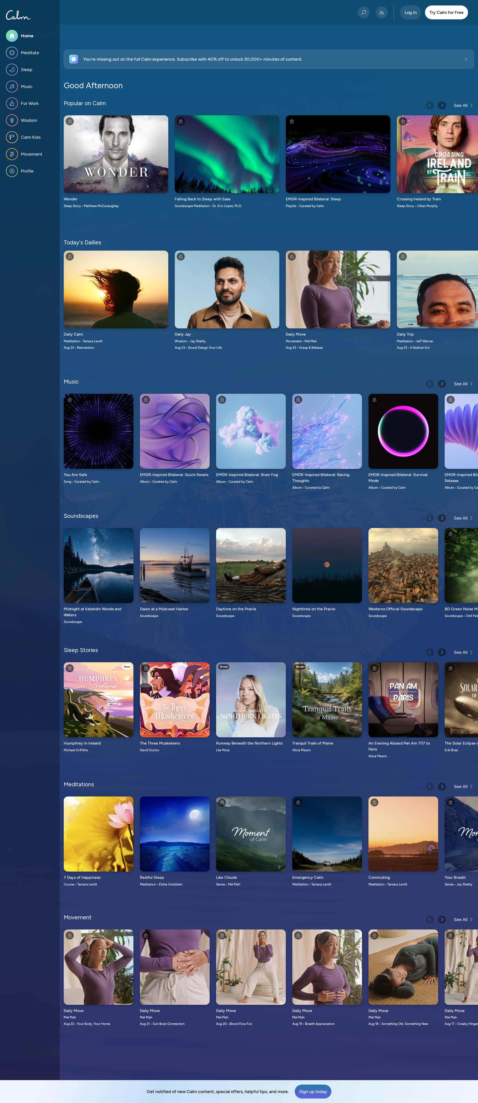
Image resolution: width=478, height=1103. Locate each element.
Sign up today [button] (313, 1091)
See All (461, 105)
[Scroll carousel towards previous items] (430, 105)
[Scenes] (382, 12)
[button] (269, 59)
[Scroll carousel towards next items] (442, 105)
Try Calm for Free (446, 12)
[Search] (364, 12)
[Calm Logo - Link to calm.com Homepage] (18, 15)
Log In (411, 12)
